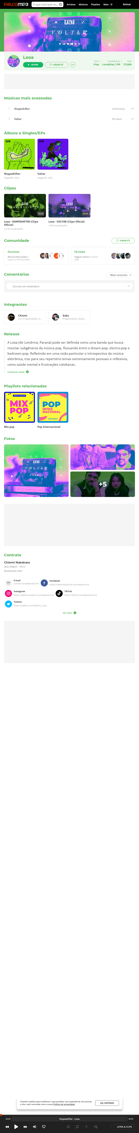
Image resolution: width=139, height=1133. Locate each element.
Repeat (77, 1126)
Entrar (127, 4)
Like (43, 1126)
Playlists (95, 4)
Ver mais (67, 612)
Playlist (95, 1126)
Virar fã (58, 64)
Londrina (108, 64)
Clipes (10, 188)
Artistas (71, 4)
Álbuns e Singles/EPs (24, 133)
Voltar (18, 119)
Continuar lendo (16, 371)
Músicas (83, 4)
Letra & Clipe (124, 1126)
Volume (34, 1126)
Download (86, 1126)
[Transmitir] (104, 1126)
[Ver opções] (72, 65)
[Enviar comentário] (129, 286)
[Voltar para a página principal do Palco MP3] (17, 4)
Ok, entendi (107, 1103)
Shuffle (68, 1126)
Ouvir (34, 64)
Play (16, 1126)
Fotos (9, 438)
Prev (7, 1126)
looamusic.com (13, 570)
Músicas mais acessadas (28, 98)
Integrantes (15, 304)
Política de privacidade (64, 1104)
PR (118, 64)
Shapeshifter (22, 108)
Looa (28, 57)
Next (25, 1126)
